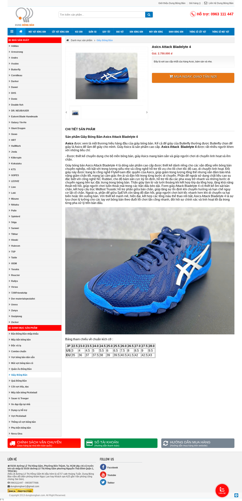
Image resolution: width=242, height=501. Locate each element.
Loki (13, 193)
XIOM (14, 263)
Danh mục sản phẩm (24, 328)
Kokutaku (16, 163)
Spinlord (15, 216)
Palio (13, 210)
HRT (13, 140)
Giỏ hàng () (195, 3)
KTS (13, 169)
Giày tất (106, 31)
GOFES (15, 175)
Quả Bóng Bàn (19, 380)
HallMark (16, 146)
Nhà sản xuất (20, 40)
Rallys (14, 281)
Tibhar (14, 234)
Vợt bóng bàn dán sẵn (23, 357)
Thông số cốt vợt (197, 31)
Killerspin (16, 157)
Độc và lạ (16, 345)
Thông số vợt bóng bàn (23, 422)
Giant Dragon (18, 128)
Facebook (112, 467)
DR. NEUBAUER (20, 110)
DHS (13, 93)
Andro (14, 57)
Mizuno (15, 199)
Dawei (14, 87)
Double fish (17, 104)
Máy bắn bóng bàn (21, 339)
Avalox (15, 63)
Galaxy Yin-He (18, 122)
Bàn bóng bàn (136, 31)
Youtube (111, 475)
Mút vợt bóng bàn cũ (22, 363)
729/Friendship (19, 293)
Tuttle (14, 257)
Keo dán (79, 31)
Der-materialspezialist (23, 298)
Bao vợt (120, 31)
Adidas (15, 46)
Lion (13, 187)
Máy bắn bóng (156, 31)
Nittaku (15, 204)
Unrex (14, 304)
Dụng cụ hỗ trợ (19, 410)
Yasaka (15, 269)
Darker (15, 81)
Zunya (14, 310)
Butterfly (16, 69)
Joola (14, 152)
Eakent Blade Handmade (24, 116)
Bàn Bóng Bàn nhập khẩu (24, 333)
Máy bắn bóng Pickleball (24, 392)
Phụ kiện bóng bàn (21, 428)
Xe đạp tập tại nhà (20, 404)
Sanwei (15, 228)
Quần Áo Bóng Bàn (21, 369)
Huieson (15, 246)
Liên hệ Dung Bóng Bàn (220, 3)
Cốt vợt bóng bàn (60, 31)
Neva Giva (16, 433)
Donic (14, 99)
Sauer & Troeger (20, 398)
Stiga (14, 222)
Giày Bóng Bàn (19, 375)
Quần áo (92, 31)
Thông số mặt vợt (220, 31)
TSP (13, 251)
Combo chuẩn (18, 351)
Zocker (15, 322)
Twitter (111, 482)
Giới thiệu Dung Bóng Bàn (171, 3)
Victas (14, 287)
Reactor (15, 275)
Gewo (14, 134)
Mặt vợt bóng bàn (37, 31)
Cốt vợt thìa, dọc (20, 386)
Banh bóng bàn (176, 31)
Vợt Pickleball (18, 416)
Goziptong (16, 316)
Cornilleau (16, 75)
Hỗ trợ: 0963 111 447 (215, 14)
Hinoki (14, 240)
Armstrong (17, 52)
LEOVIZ (15, 181)
